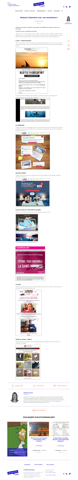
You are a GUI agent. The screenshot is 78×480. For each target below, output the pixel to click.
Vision (49, 10)
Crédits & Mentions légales (50, 475)
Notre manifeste (38, 464)
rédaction (31, 474)
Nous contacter (50, 464)
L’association (27, 464)
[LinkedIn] (66, 6)
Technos (57, 10)
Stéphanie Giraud (28, 392)
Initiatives (19, 10)
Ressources (41, 10)
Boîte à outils (30, 10)
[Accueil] (39, 2)
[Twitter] (70, 6)
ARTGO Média (52, 472)
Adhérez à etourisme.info (14, 5)
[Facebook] (63, 6)
